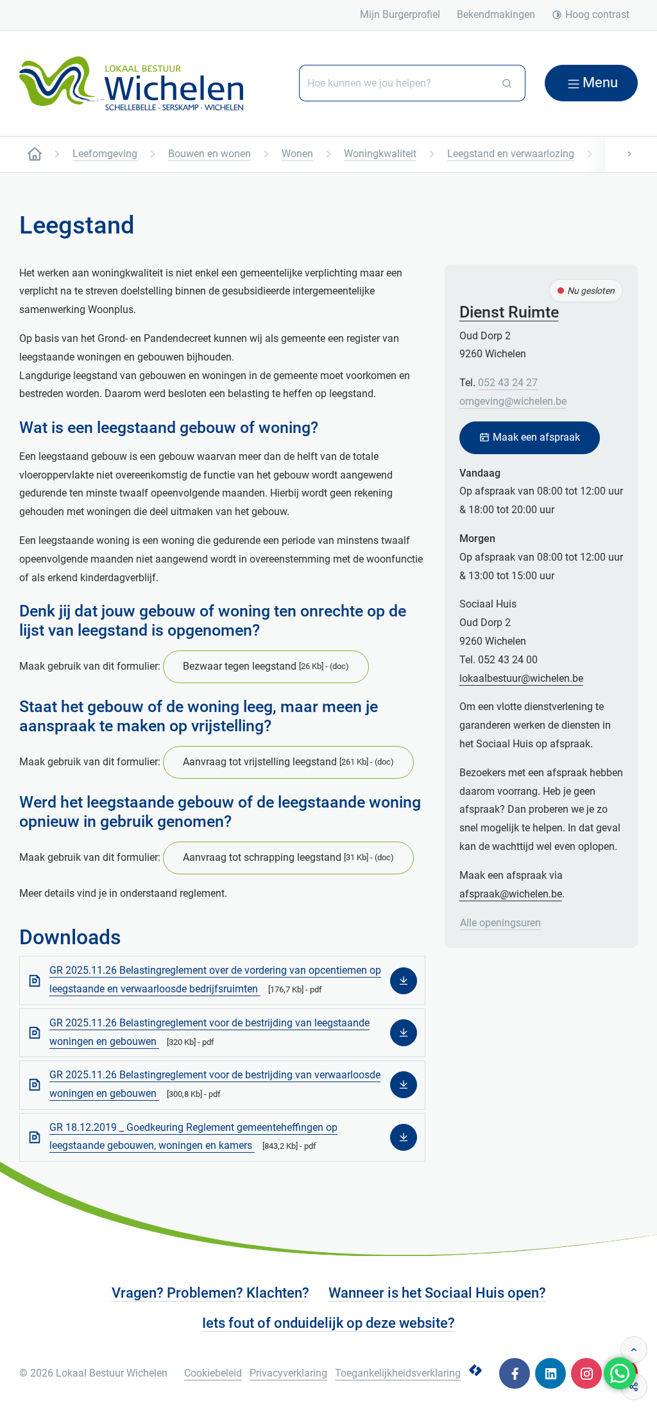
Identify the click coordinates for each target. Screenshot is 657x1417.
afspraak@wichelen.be (510, 894)
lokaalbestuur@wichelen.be (521, 678)
